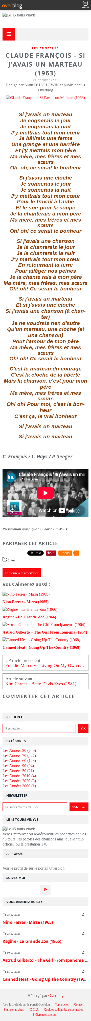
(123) (19, 760)
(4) (19, 776)
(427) (19, 755)
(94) (18, 765)
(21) (18, 771)
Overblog (55, 995)
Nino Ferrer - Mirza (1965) (28, 922)
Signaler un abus (14, 1009)
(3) (19, 781)
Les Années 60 (45, 48)
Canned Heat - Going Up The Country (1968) (46, 979)
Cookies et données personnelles (63, 1009)
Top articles (62, 1004)
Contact (78, 1004)
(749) (19, 750)
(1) (19, 786)
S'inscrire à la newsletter (21, 573)
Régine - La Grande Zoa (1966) (32, 941)
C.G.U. (34, 1009)
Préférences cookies (45, 1014)
